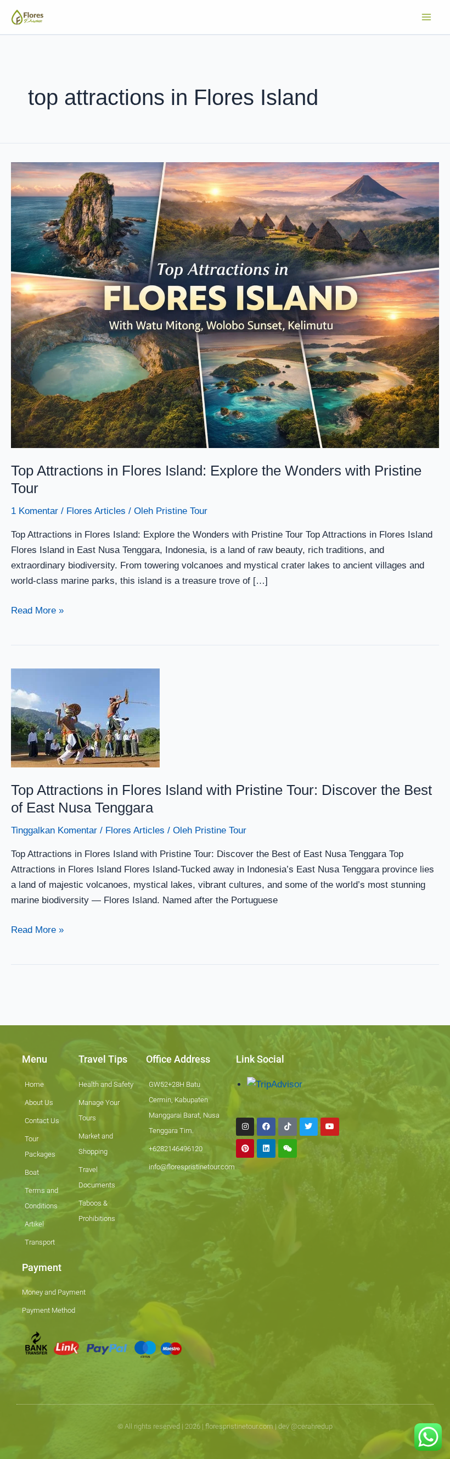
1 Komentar (34, 511)
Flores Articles (96, 511)
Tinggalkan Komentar (54, 830)
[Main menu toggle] (427, 17)
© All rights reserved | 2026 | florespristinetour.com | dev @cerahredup (225, 1426)
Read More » (37, 609)
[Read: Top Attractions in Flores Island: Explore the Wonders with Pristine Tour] (225, 305)
